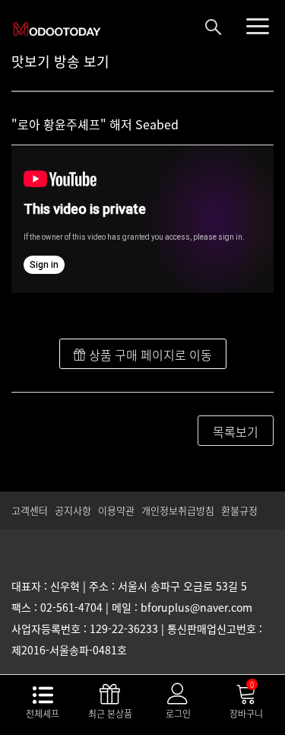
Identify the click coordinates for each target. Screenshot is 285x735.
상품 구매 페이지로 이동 (149, 354)
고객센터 (29, 510)
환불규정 (239, 510)
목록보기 (235, 431)
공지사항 (73, 510)
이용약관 (116, 510)
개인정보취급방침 (177, 510)
